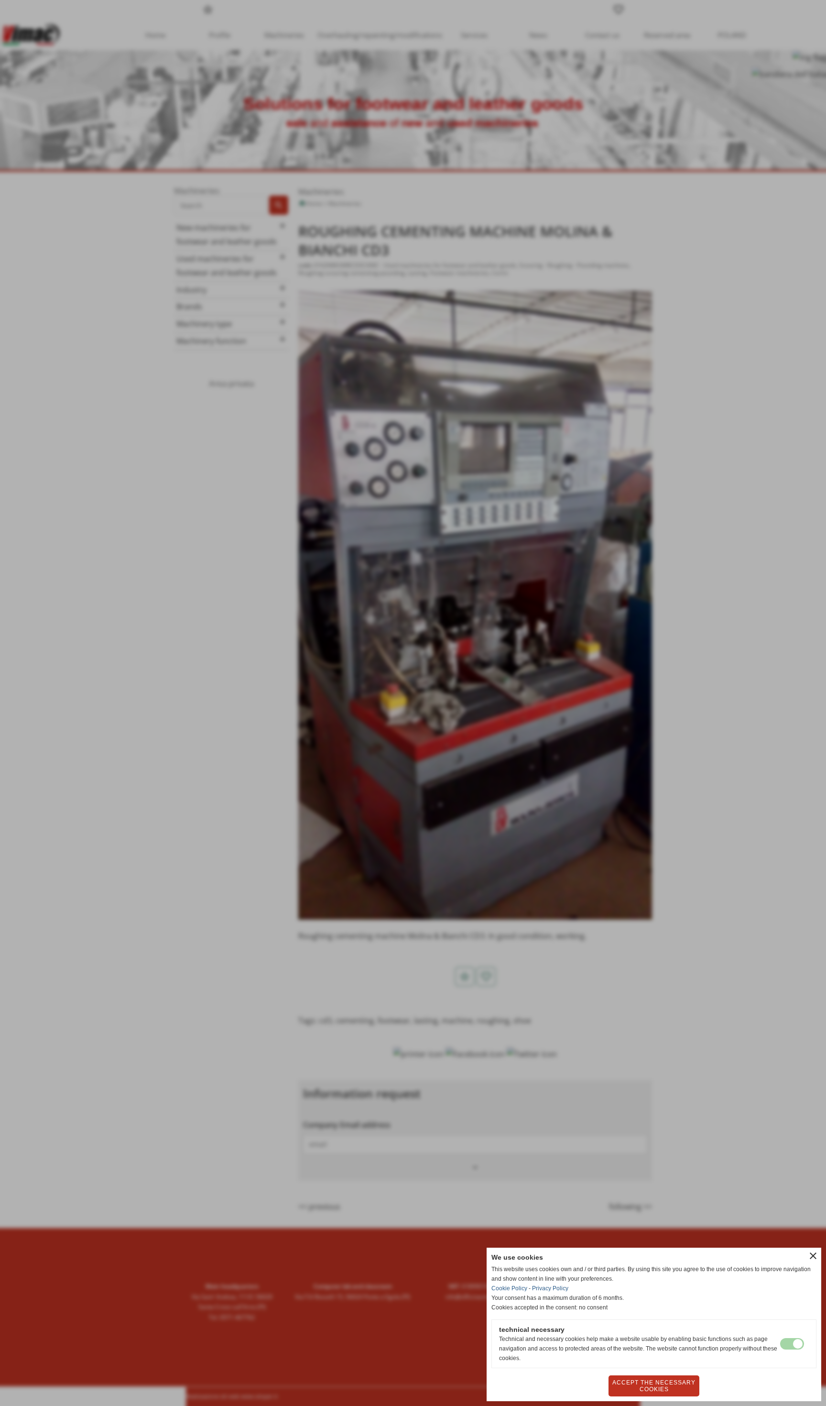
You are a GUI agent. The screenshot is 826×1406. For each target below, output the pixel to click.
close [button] (813, 1256)
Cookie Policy (509, 1288)
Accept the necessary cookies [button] (654, 1386)
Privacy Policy (550, 1288)
